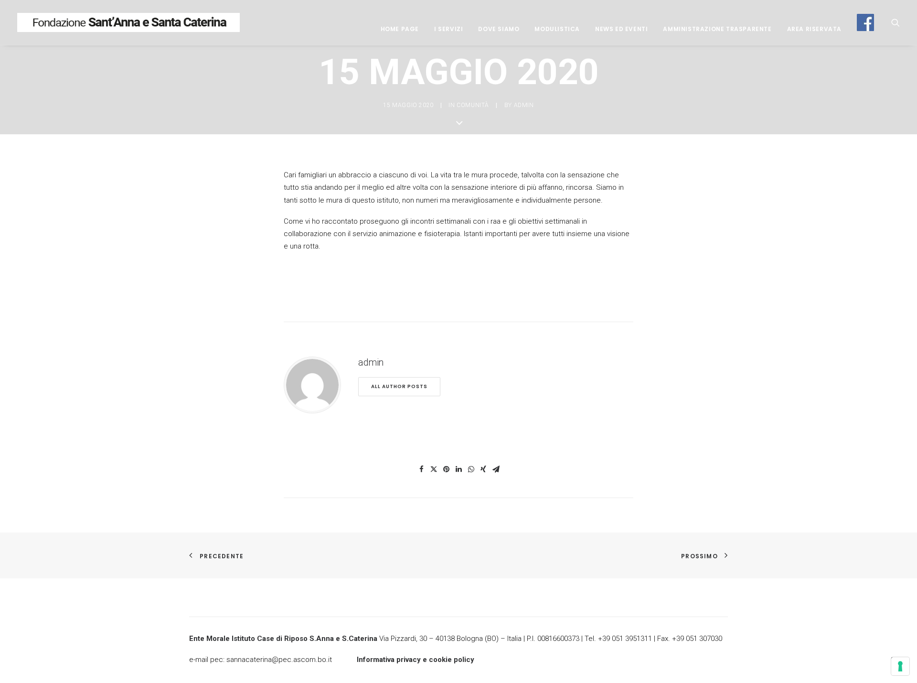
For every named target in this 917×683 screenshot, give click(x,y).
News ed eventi (621, 29)
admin (524, 105)
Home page (400, 29)
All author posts (399, 386)
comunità (473, 105)
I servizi (448, 29)
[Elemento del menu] (862, 22)
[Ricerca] (895, 22)
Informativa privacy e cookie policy (415, 659)
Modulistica (557, 29)
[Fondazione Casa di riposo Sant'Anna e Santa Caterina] (128, 22)
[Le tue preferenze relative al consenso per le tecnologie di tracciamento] (900, 666)
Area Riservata (814, 29)
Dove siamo (498, 29)
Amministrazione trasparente (717, 29)
